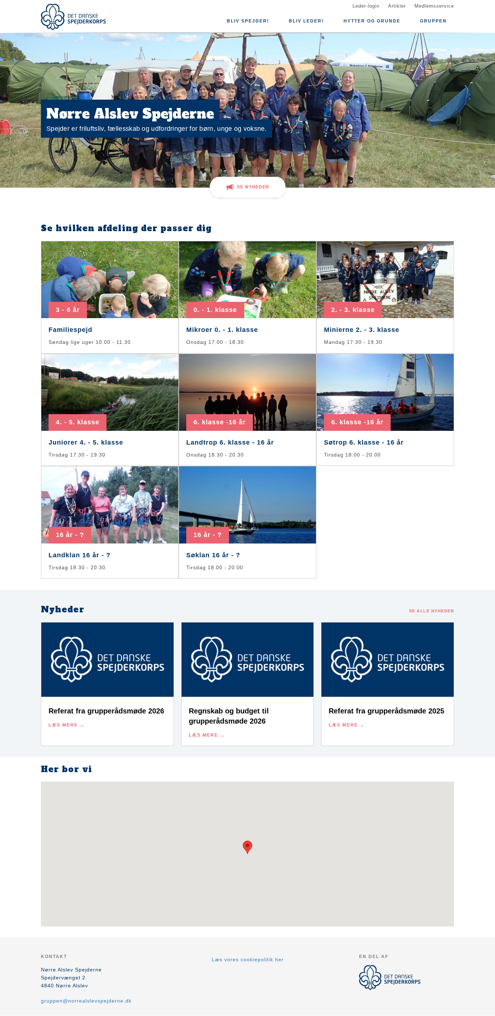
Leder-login (366, 6)
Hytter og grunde (372, 21)
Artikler (397, 6)
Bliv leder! (306, 21)
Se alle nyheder (431, 611)
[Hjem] (73, 17)
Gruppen (433, 21)
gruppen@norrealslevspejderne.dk (86, 1001)
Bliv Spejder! (248, 21)
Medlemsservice (434, 6)
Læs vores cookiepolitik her (248, 959)
